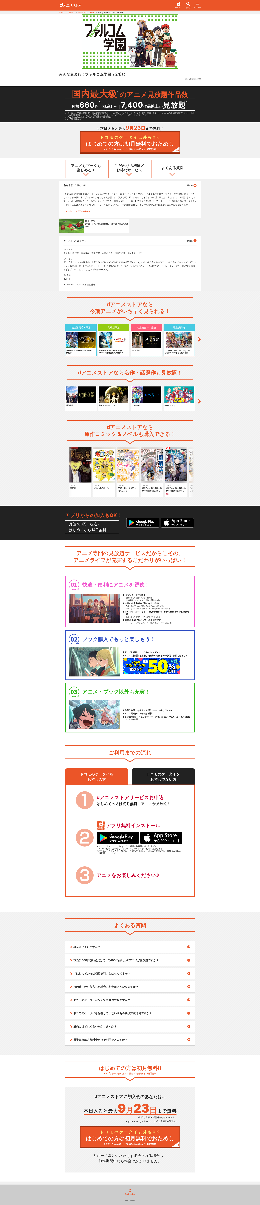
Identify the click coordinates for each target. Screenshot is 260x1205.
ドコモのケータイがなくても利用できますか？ (101, 1000)
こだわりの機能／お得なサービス (129, 167)
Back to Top (130, 1194)
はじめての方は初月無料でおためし (130, 142)
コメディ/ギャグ (82, 211)
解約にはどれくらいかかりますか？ (95, 1026)
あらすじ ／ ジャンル (74, 185)
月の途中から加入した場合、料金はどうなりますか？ (105, 986)
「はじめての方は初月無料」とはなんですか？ (101, 973)
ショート (67, 211)
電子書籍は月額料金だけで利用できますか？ (100, 1039)
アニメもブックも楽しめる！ (86, 167)
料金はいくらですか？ (87, 947)
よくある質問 (172, 168)
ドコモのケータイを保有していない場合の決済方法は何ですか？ (112, 1013)
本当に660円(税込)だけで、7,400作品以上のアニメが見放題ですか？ (116, 960)
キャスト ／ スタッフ (74, 240)
